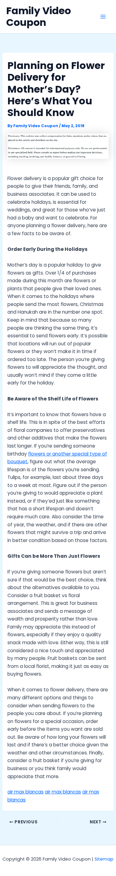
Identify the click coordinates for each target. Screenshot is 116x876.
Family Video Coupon (38, 16)
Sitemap (104, 859)
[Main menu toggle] (103, 16)
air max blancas (25, 792)
